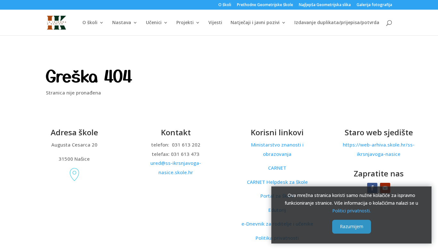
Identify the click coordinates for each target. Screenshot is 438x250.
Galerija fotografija (374, 5)
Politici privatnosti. (351, 210)
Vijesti (215, 22)
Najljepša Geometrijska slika (325, 5)
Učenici (154, 22)
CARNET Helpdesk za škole (277, 182)
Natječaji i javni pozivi (255, 22)
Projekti (185, 22)
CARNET (277, 168)
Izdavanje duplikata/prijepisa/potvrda (336, 22)
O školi (224, 5)
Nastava (121, 22)
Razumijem (351, 226)
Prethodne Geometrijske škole (265, 5)
